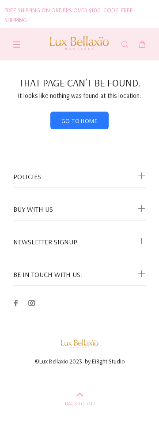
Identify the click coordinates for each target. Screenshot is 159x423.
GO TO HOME (79, 121)
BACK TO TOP (80, 403)
